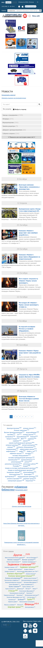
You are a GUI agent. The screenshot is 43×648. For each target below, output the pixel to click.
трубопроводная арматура (28, 476)
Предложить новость (8, 95)
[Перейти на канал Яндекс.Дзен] (35, 630)
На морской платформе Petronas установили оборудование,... (27, 329)
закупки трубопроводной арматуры (21, 443)
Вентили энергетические (14, 562)
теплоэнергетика (15, 474)
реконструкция (17, 462)
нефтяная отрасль (17, 453)
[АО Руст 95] (14, 158)
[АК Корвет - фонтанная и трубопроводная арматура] (21, 43)
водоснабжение (32, 432)
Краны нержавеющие (27, 584)
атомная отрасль (29, 428)
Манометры (20, 588)
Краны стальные (15, 586)
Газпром (34, 437)
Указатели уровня (13, 601)
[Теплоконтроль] (32, 43)
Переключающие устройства (17, 593)
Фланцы (32, 604)
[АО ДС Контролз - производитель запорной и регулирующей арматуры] (21, 29)
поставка (29, 453)
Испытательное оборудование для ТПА (27, 571)
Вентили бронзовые (32, 557)
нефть (22, 451)
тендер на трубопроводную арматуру (21, 470)
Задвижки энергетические (15, 569)
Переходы (30, 593)
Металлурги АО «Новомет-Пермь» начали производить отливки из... (29, 305)
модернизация (12, 449)
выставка (11, 434)
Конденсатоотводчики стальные (29, 580)
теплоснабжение (29, 472)
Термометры (12, 599)
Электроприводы (30, 607)
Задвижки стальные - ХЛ (11, 567)
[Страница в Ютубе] (30, 625)
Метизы (28, 588)
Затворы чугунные (10, 571)
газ (19, 434)
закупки (26, 441)
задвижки (17, 441)
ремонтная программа (13, 464)
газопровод (10, 437)
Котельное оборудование (31, 582)
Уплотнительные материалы (27, 601)
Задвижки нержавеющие (29, 562)
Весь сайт (36, 16)
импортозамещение (29, 445)
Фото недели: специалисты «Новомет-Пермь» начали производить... (28, 281)
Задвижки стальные (22, 564)
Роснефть (17, 466)
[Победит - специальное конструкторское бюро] (32, 29)
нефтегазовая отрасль (28, 449)
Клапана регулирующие (13, 578)
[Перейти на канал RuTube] (25, 635)
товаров (11, 551)
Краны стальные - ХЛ (28, 586)
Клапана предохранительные (21, 576)
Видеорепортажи (10, 122)
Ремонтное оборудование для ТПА (16, 597)
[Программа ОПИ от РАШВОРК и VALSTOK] (21, 80)
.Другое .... (21, 555)
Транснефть (29, 474)
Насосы (35, 588)
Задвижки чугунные (29, 567)
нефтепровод (12, 451)
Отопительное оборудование (27, 591)
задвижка (32, 439)
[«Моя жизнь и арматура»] (21, 516)
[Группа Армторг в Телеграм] (35, 625)
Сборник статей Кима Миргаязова (21, 506)
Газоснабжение (23, 437)
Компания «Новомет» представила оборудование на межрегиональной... (29, 257)
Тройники (21, 599)
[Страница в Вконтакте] (25, 625)
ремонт (28, 462)
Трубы (31, 599)
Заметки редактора (10, 126)
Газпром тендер (13, 439)
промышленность (28, 460)
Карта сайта (37, 621)
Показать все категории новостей (21, 137)
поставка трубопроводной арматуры (21, 458)
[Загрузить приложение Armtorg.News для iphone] (30, 630)
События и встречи (11, 133)
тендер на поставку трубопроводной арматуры (21, 468)
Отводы (13, 590)
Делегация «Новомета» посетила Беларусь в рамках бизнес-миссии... (29, 399)
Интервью (8, 119)
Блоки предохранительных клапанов (15, 557)
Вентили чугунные (28, 560)
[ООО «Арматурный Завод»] (10, 29)
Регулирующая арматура (32, 595)
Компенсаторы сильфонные (12, 580)
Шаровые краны (15, 607)
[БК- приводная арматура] (10, 43)
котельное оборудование (26, 447)
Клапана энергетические (31, 578)
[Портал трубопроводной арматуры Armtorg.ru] (12, 16)
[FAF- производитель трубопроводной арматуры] (21, 58)
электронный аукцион (16, 481)
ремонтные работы (30, 464)
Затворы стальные (29, 569)
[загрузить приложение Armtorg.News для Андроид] (19, 6)
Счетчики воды (31, 597)
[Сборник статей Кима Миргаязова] (21, 499)
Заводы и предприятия (13, 115)
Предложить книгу (21, 490)
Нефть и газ (32, 451)
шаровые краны (29, 479)
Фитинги (20, 604)
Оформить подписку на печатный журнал (14, 98)
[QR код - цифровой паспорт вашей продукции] (28, 169)
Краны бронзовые (14, 584)
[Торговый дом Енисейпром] (21, 147)
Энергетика (30, 481)
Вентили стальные (14, 560)
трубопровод (10, 476)
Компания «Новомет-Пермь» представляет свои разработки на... (30, 353)
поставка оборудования (21, 455)
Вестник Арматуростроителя (14, 432)
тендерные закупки (14, 472)
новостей (9, 425)
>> (31, 416)
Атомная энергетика (21, 430)
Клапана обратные (15, 573)
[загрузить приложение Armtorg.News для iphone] (22, 6)
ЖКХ (23, 439)
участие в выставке (14, 479)
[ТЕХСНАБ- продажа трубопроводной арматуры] (21, 69)
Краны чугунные (10, 588)
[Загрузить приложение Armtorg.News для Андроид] (25, 630)
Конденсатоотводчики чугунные (13, 582)
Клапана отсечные (31, 574)
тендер (26, 466)
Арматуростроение (14, 428)
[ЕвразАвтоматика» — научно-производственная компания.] (15, 169)
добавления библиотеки (14, 488)
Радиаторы (20, 595)
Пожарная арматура (9, 595)
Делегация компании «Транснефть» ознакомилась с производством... (29, 187)
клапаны (11, 447)
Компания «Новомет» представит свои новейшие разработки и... (28, 233)
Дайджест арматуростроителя (14, 130)
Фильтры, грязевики (10, 604)
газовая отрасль (29, 434)
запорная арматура (13, 445)
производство (14, 460)
